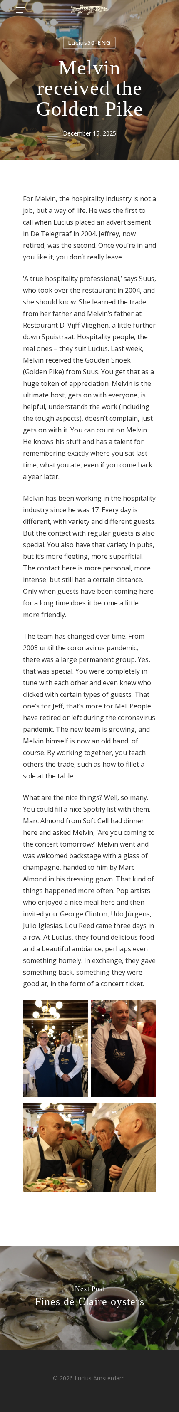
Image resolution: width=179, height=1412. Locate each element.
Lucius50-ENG (89, 43)
